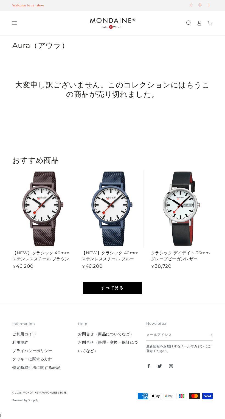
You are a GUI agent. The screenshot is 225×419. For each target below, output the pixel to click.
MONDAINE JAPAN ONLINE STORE (45, 392)
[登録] (211, 335)
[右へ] (208, 5)
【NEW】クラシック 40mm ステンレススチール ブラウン (41, 255)
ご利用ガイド (24, 334)
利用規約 (22, 342)
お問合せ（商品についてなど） (106, 334)
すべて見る (112, 288)
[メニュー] (14, 23)
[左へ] (191, 5)
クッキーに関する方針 (32, 359)
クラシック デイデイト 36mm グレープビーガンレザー (180, 255)
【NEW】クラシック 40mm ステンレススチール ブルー (110, 255)
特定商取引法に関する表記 (36, 368)
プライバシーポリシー (32, 351)
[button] (188, 23)
